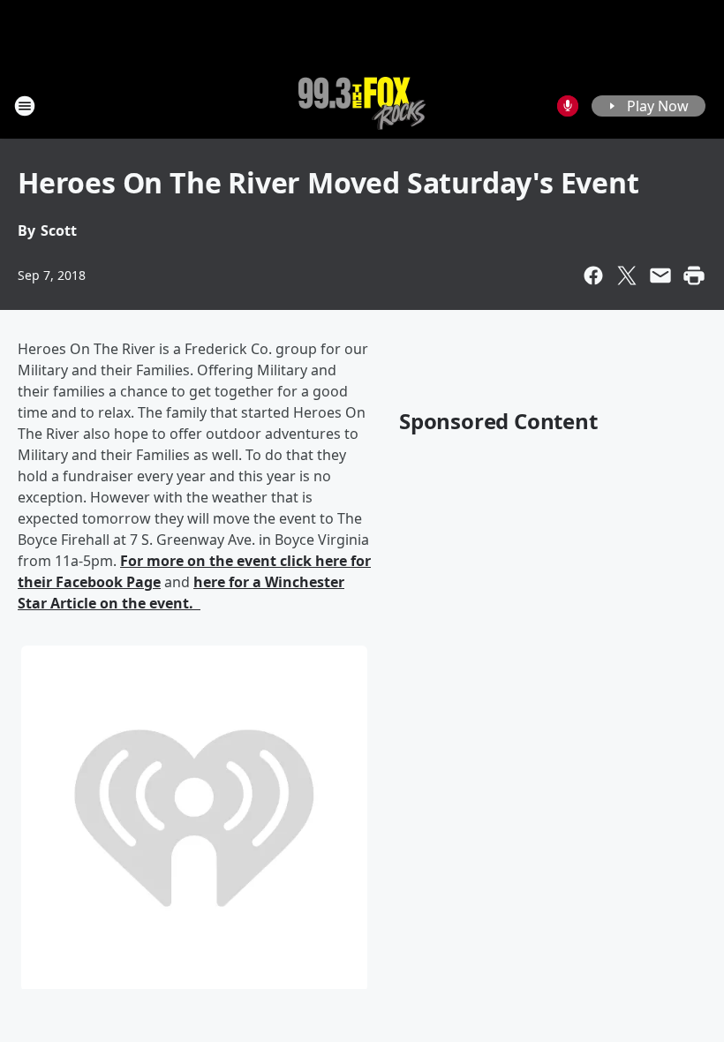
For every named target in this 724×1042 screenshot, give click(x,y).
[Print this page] (694, 275)
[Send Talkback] (567, 106)
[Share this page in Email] (660, 275)
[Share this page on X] (627, 275)
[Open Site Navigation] (24, 106)
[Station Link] (362, 105)
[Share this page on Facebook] (593, 275)
